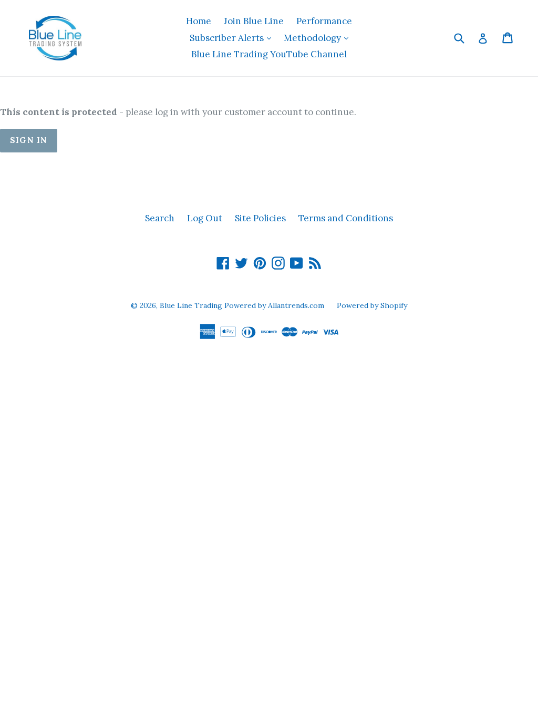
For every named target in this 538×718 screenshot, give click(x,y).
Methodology (319, 38)
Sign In (28, 140)
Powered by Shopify (372, 305)
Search (159, 218)
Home (198, 21)
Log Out (204, 218)
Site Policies (260, 218)
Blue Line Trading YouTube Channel (269, 54)
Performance (324, 21)
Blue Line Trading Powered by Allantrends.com (243, 305)
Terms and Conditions (345, 218)
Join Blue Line (254, 21)
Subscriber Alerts (233, 38)
